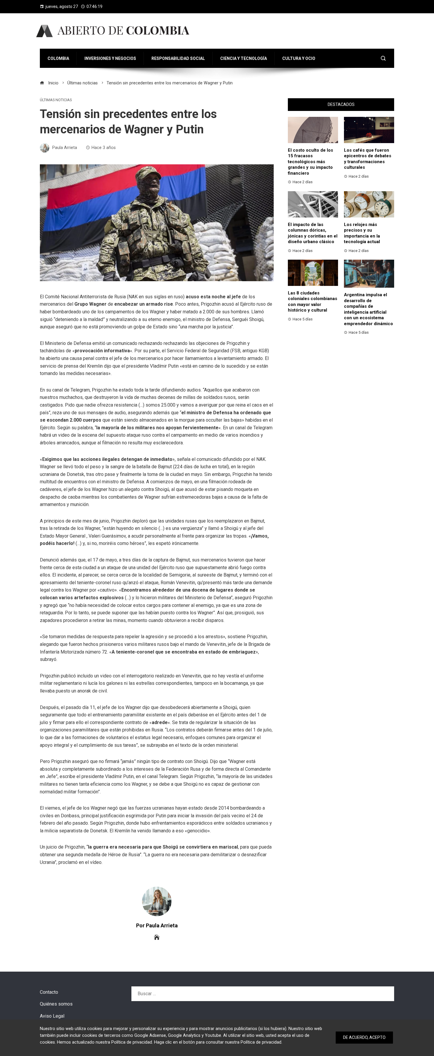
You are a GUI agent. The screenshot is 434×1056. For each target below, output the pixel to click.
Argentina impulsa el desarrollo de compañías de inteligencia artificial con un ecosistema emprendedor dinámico (368, 309)
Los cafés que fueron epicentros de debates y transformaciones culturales (367, 159)
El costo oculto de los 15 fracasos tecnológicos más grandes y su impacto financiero (310, 162)
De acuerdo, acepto (364, 1037)
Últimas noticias (56, 100)
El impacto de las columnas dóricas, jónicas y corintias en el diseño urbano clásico (312, 233)
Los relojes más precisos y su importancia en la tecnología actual (362, 233)
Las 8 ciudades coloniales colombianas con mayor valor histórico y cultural (312, 301)
